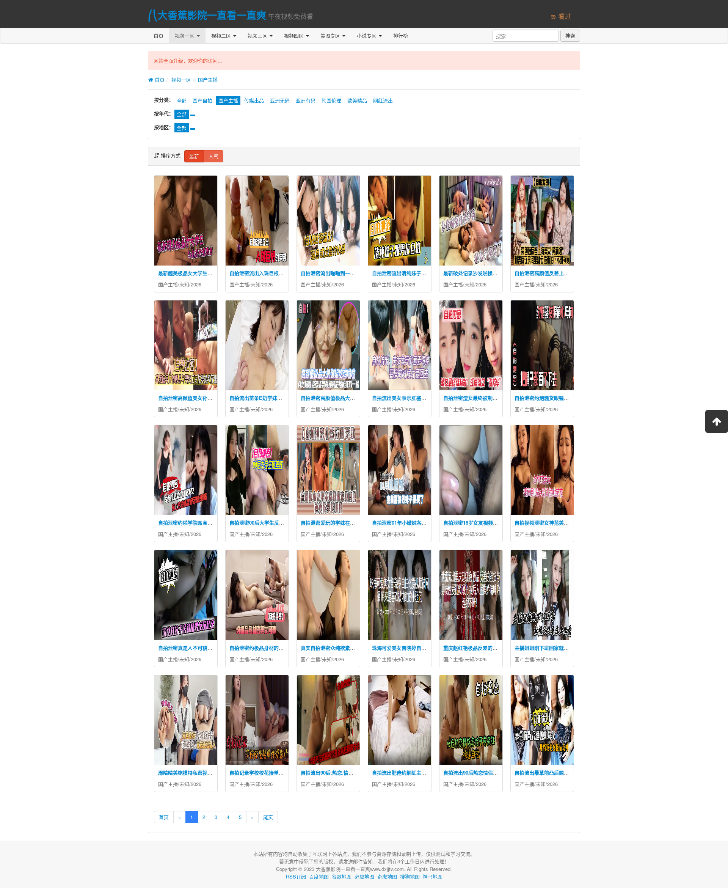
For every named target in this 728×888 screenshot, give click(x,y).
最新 (194, 156)
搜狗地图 (410, 876)
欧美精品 (357, 100)
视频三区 (258, 35)
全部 (182, 100)
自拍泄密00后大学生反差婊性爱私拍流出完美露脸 (283, 522)
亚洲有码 (305, 100)
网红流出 (383, 100)
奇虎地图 (387, 876)
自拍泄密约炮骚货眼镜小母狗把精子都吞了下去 (566, 397)
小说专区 (367, 35)
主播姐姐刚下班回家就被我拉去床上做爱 (559, 647)
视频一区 (185, 35)
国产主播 (208, 79)
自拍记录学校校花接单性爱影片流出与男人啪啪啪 (283, 772)
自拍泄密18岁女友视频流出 (473, 522)
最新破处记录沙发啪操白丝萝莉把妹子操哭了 (492, 273)
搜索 (570, 35)
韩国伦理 (331, 100)
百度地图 (319, 876)
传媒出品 (254, 100)
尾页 (268, 816)
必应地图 (364, 876)
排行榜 (400, 35)
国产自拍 (202, 100)
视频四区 (294, 35)
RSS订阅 (296, 876)
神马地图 (432, 876)
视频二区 (221, 35)
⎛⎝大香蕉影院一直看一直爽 (207, 15)
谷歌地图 (341, 876)
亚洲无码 (280, 100)
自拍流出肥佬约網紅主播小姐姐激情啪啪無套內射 (426, 772)
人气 (213, 156)
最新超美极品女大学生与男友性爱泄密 (200, 273)
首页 (158, 35)
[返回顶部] (716, 421)
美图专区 (331, 35)
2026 (196, 284)
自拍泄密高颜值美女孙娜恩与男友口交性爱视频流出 (214, 397)
